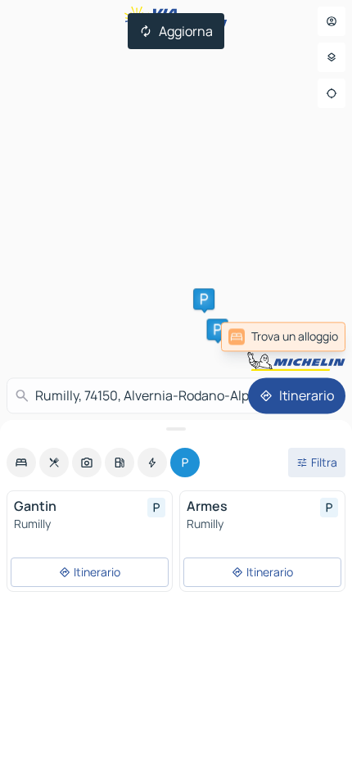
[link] (283, 336)
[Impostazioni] (331, 57)
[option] (21, 462)
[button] (217, 329)
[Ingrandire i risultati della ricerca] (176, 429)
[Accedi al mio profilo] (331, 21)
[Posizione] (331, 93)
